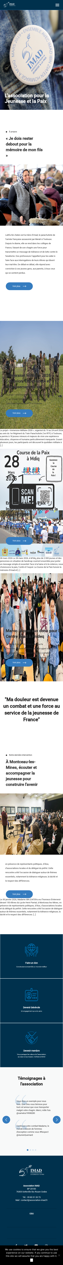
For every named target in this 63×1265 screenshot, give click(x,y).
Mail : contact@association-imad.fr (31, 1200)
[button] (27, 1150)
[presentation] (6, 1120)
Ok (31, 1260)
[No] (59, 1255)
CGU (32, 1213)
